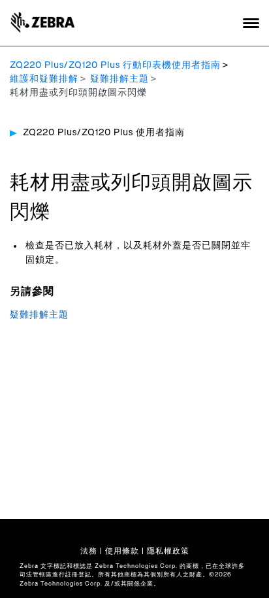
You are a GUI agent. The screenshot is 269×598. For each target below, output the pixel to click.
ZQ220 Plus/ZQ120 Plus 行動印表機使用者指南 (115, 65)
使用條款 (122, 551)
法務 (88, 551)
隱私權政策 (168, 551)
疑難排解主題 (119, 79)
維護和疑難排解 (44, 79)
